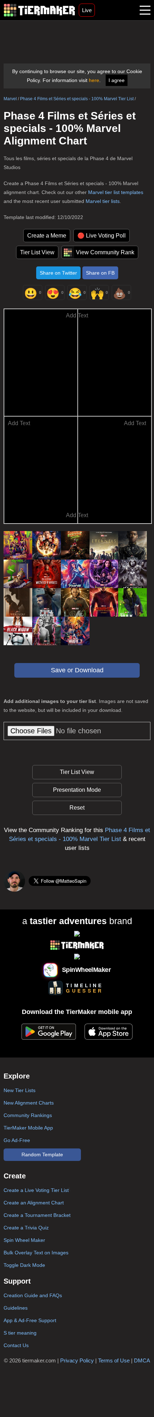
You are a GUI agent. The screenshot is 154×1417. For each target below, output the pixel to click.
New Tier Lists (19, 1090)
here (94, 80)
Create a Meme (46, 236)
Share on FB (100, 273)
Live (87, 10)
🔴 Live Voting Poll (101, 236)
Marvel (10, 98)
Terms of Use (114, 1360)
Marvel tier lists (103, 201)
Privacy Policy (77, 1360)
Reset (77, 808)
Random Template (42, 1154)
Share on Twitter (58, 273)
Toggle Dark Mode (24, 1265)
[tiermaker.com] (39, 10)
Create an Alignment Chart (34, 1203)
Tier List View (37, 252)
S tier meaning (20, 1333)
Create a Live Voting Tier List (36, 1190)
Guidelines (16, 1308)
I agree (117, 80)
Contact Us (16, 1345)
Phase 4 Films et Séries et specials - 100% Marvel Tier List (77, 98)
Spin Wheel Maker (24, 1240)
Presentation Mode (77, 790)
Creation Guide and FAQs (33, 1295)
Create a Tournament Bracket (37, 1215)
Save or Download (77, 670)
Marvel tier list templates (115, 192)
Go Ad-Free (17, 1140)
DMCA (142, 1360)
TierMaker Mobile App (28, 1128)
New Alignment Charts (29, 1103)
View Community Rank (105, 252)
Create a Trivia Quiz (26, 1227)
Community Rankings (28, 1115)
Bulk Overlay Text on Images (36, 1252)
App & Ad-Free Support (30, 1320)
